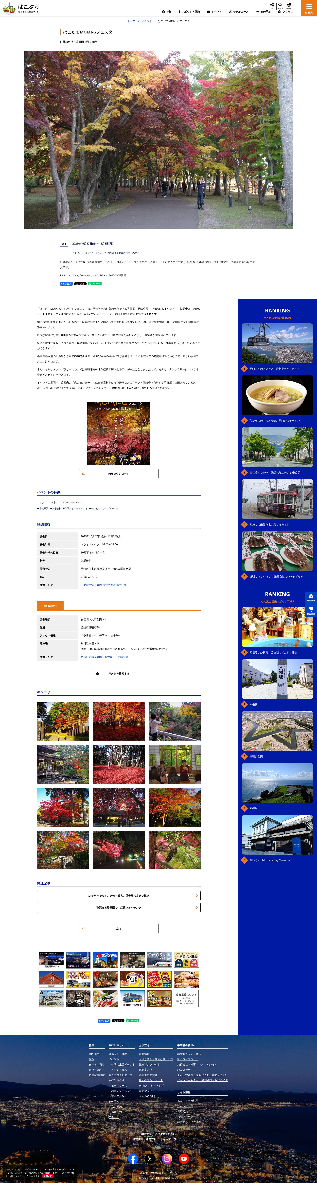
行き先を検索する (118, 673)
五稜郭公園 (256, 756)
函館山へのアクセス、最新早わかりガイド (275, 368)
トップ (131, 21)
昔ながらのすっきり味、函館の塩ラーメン (275, 420)
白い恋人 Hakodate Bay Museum (270, 860)
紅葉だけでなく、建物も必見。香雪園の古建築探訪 (118, 895)
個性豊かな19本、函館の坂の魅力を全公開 (275, 472)
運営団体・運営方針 (145, 1139)
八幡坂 (254, 704)
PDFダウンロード (118, 474)
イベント (146, 21)
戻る (119, 928)
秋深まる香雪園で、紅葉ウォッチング (118, 907)
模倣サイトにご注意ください (158, 1134)
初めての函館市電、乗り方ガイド (269, 524)
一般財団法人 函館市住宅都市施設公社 (103, 585)
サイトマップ (168, 1139)
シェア (67, 283)
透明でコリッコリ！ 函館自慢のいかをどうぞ (276, 576)
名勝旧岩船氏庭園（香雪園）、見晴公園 (104, 657)
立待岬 (254, 808)
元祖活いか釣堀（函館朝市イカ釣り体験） (275, 652)
